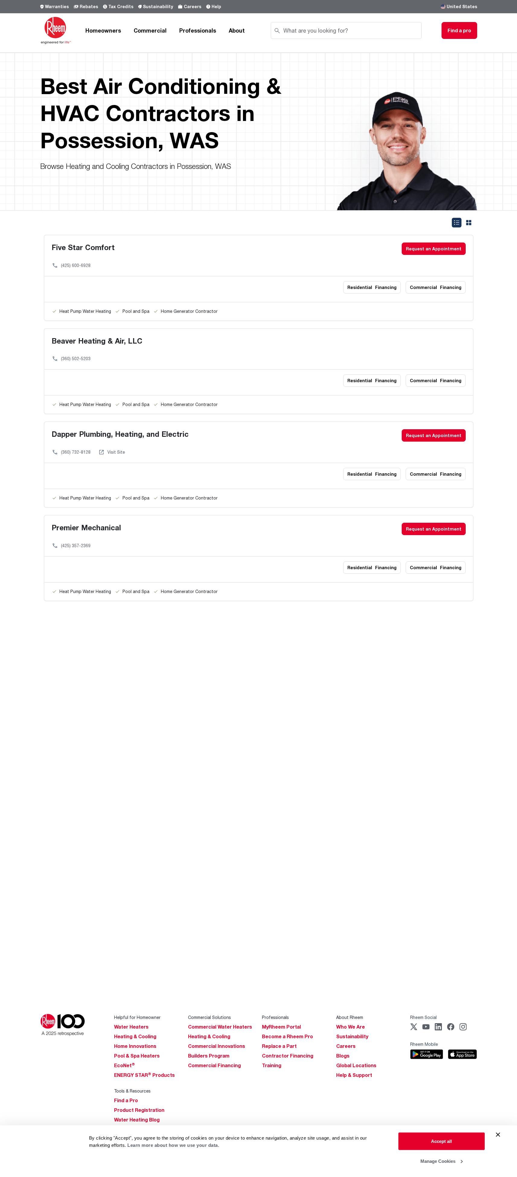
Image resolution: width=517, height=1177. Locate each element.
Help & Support (354, 1075)
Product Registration (139, 1110)
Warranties (57, 6)
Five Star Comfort (83, 247)
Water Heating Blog (137, 1120)
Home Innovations (135, 1046)
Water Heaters (131, 1027)
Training (271, 1065)
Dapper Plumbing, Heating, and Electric (120, 434)
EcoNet (124, 1065)
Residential (372, 287)
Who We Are (350, 1027)
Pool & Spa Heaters (137, 1056)
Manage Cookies (437, 1160)
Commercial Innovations (216, 1046)
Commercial (150, 30)
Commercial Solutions (209, 1017)
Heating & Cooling (135, 1036)
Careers (192, 6)
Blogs (342, 1056)
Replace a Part (279, 1046)
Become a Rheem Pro (287, 1036)
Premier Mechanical (86, 527)
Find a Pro (126, 1100)
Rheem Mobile (424, 1044)
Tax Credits (120, 6)
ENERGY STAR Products (144, 1075)
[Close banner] (498, 1135)
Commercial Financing (214, 1065)
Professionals (197, 30)
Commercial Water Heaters (220, 1027)
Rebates (89, 6)
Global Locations (356, 1065)
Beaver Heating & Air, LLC (97, 340)
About (237, 30)
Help (216, 6)
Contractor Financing (287, 1056)
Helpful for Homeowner (137, 1017)
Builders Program (208, 1056)
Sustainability (158, 6)
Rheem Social (423, 1017)
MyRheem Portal (281, 1027)
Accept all (441, 1141)
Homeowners (103, 30)
